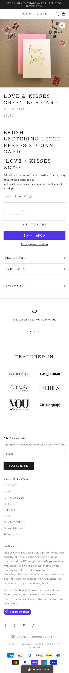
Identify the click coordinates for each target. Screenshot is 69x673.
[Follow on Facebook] (5, 625)
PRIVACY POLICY (14, 522)
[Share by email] (30, 196)
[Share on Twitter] (20, 196)
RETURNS (9, 509)
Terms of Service (13, 528)
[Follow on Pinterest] (23, 625)
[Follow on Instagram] (14, 625)
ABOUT (8, 491)
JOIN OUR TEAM (14, 497)
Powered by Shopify (44, 646)
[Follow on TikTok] (33, 625)
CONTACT (10, 485)
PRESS (7, 503)
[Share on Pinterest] (25, 196)
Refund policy (12, 534)
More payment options (34, 244)
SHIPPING (9, 516)
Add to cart (34, 224)
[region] (34, 317)
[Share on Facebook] (15, 196)
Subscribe (18, 465)
